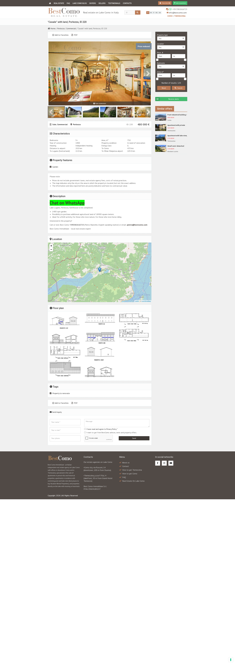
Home (52, 28)
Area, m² (160, 72)
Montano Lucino (172, 151)
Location (160, 44)
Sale (54, 124)
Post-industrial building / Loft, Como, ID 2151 (177, 115)
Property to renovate (61, 393)
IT (153, 12)
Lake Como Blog (80, 3)
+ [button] (51, 245)
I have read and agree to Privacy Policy (101, 429)
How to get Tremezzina (132, 470)
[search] (137, 12)
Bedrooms (161, 63)
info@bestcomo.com (178, 12)
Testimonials (114, 3)
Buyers (92, 3)
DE (151, 12)
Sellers (102, 3)
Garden (55, 167)
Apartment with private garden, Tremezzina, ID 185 (176, 125)
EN (148, 12)
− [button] (51, 249)
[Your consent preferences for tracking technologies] (230, 659)
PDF (75, 35)
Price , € (160, 52)
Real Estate (59, 3)
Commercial (71, 28)
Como (170, 16)
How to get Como (129, 473)
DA (160, 12)
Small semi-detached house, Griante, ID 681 (175, 146)
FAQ (68, 3)
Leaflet (137, 301)
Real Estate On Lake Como (133, 481)
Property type (162, 35)
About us (125, 462)
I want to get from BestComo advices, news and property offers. (111, 432)
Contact (125, 466)
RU (157, 12)
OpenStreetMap (146, 301)
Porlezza (61, 28)
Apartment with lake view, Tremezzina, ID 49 (177, 136)
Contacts (127, 3)
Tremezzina (180, 16)
